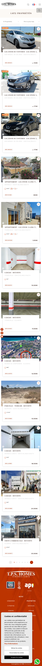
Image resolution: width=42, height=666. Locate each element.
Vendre (11, 610)
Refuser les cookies (16, 648)
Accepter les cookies (16, 657)
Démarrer (11, 601)
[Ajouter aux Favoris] (38, 29)
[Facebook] (2, 329)
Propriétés (31, 601)
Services (31, 606)
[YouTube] (2, 336)
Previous (3, 48)
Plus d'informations (11, 644)
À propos (10, 606)
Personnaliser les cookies (16, 653)
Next (39, 48)
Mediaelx (28, 664)
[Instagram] (2, 333)
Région (31, 610)
